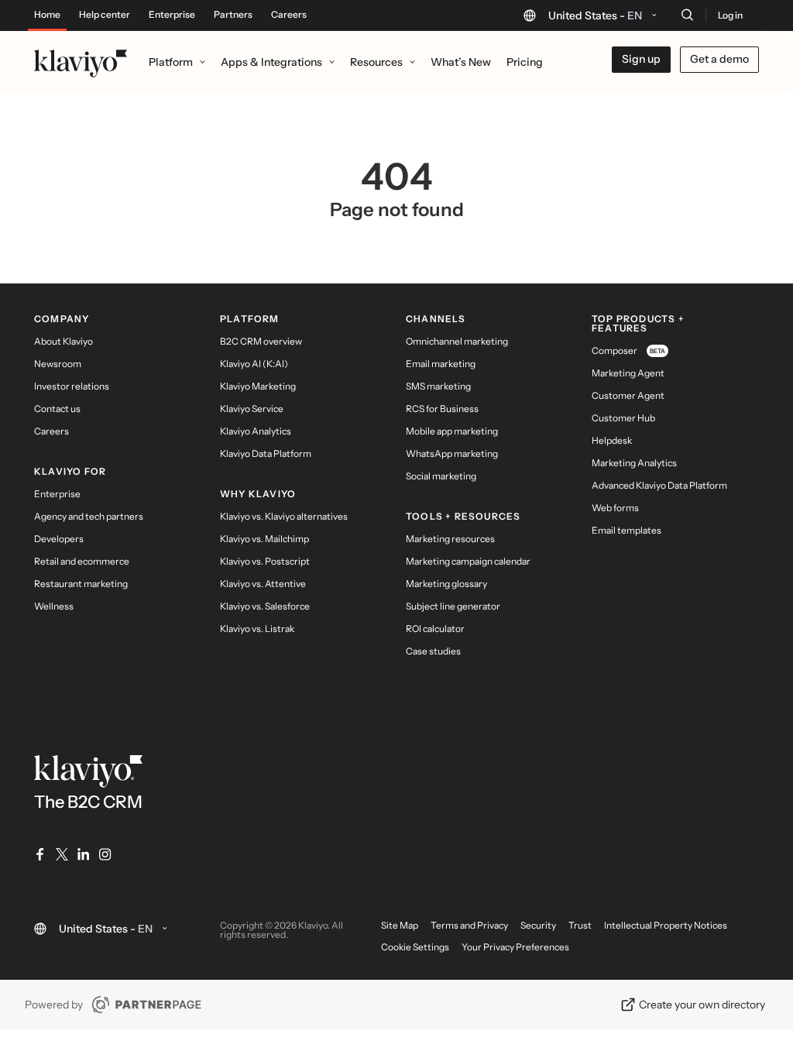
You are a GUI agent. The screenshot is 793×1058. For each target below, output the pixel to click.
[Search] (687, 15)
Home (47, 14)
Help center (104, 14)
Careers (289, 14)
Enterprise (172, 14)
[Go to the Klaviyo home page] (80, 61)
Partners (233, 14)
